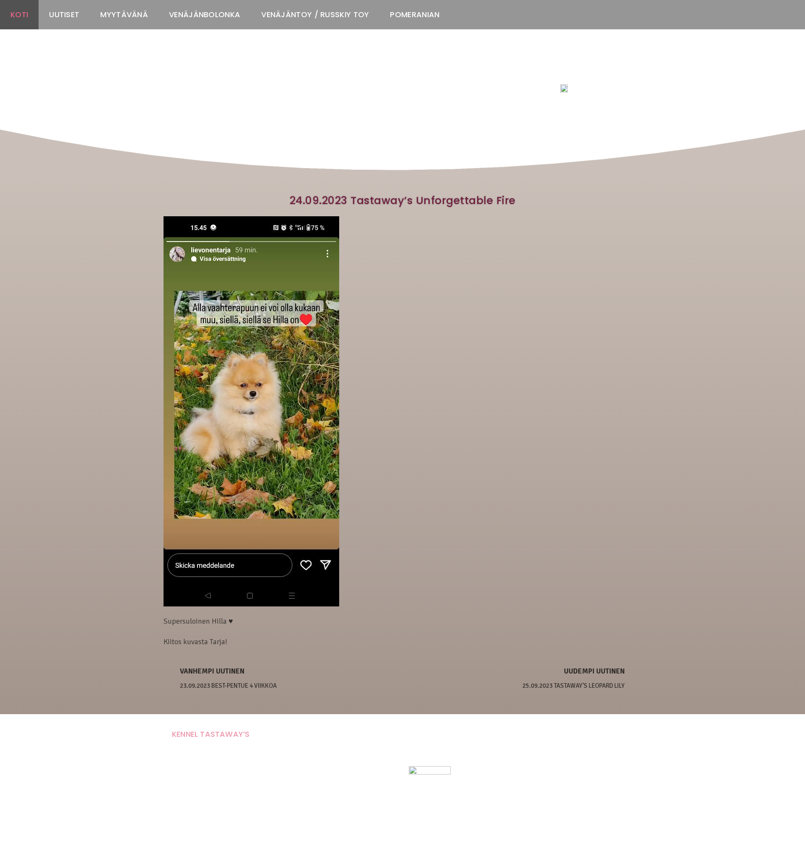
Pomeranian (414, 14)
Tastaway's (575, 71)
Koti (19, 14)
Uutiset (64, 14)
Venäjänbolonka (204, 14)
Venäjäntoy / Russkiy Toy (315, 14)
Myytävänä (124, 14)
